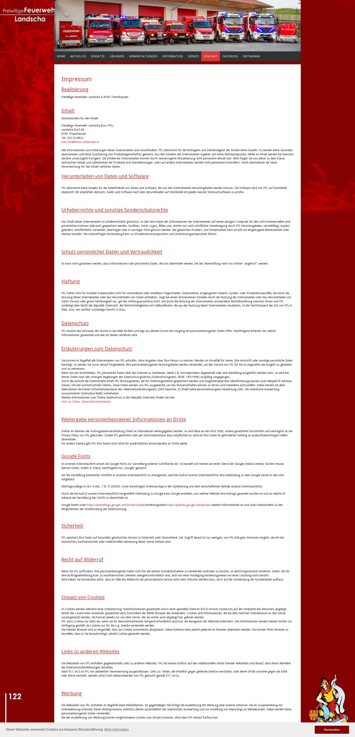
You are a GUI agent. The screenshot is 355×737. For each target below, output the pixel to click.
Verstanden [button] (332, 729)
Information (172, 56)
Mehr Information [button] (116, 729)
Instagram (251, 56)
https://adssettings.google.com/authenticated (115, 505)
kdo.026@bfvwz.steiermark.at (80, 142)
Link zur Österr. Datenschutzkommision (86, 401)
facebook (230, 56)
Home (61, 56)
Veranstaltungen (143, 56)
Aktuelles (78, 56)
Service (193, 56)
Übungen (117, 56)
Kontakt (211, 56)
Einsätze (98, 56)
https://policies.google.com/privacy (189, 505)
